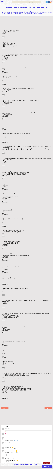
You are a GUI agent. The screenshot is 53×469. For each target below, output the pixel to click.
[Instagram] (51, 2)
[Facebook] (49, 2)
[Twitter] (47, 2)
